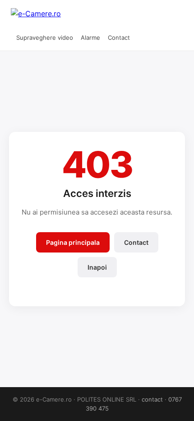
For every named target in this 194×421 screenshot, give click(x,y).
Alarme (90, 37)
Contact (119, 37)
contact (152, 399)
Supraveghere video (44, 37)
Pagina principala (73, 242)
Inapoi (97, 267)
